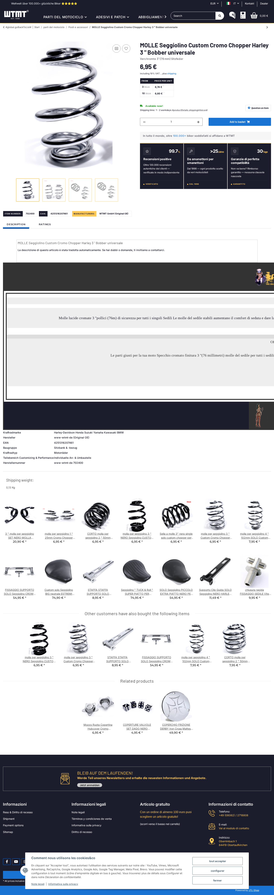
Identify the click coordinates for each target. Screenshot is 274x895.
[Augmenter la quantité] (198, 122)
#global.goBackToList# (18, 27)
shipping (171, 73)
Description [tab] (16, 224)
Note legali (78, 812)
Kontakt (249, 3)
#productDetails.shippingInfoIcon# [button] (189, 110)
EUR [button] (212, 3)
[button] (232, 15)
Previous (9, 523)
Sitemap (8, 832)
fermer (217, 880)
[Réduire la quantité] (144, 122)
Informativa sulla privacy (86, 825)
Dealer (264, 3)
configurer (217, 870)
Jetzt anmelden (90, 785)
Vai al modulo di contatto (234, 828)
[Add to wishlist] (126, 48)
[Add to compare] (116, 48)
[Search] (219, 16)
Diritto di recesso (82, 832)
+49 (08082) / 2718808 (233, 815)
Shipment (9, 818)
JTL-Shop (254, 890)
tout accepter (217, 861)
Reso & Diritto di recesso (18, 812)
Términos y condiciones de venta (92, 818)
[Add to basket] (6, 39)
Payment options (13, 825)
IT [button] (234, 3)
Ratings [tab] (45, 224)
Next (265, 523)
